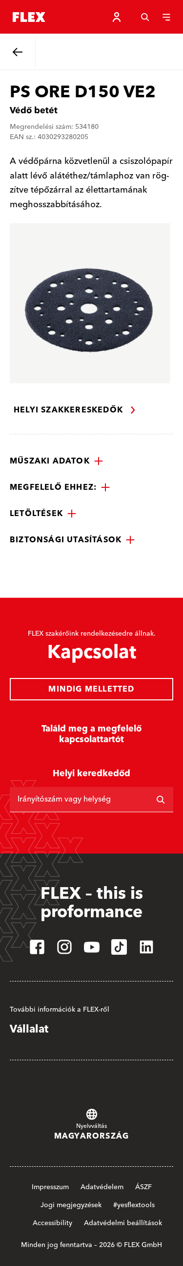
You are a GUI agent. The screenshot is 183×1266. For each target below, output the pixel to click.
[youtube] (91, 947)
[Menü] (166, 17)
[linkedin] (146, 947)
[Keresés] (145, 17)
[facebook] (37, 947)
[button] (56, 461)
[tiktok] (119, 947)
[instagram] (64, 947)
